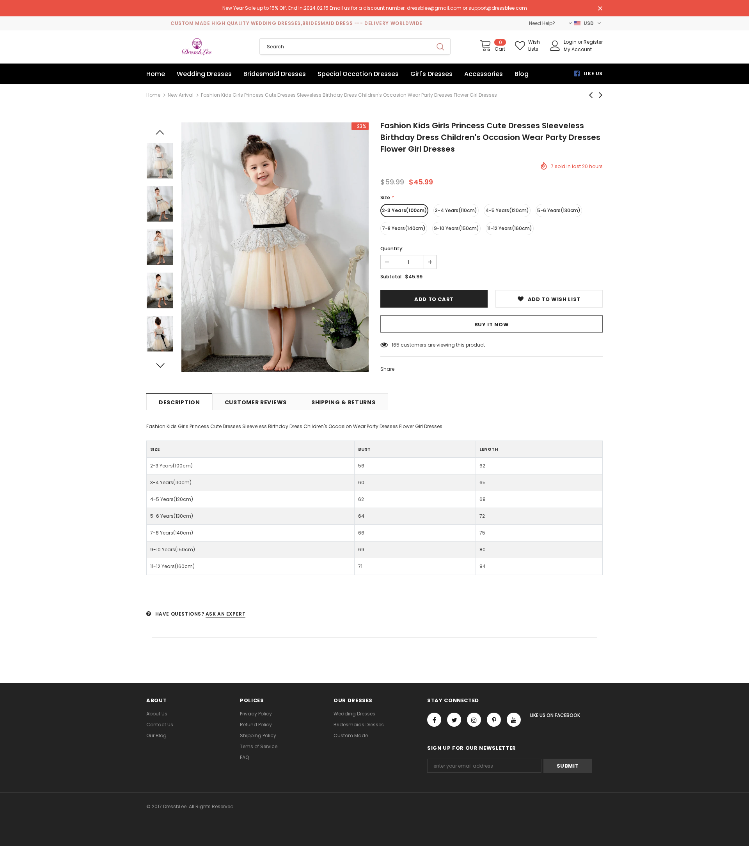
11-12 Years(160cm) (509, 228)
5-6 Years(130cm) (558, 210)
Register (593, 42)
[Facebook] (434, 720)
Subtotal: (391, 276)
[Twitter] (454, 720)
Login (571, 42)
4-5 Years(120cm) (507, 210)
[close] (600, 9)
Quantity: (391, 248)
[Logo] (197, 46)
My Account (578, 49)
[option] (275, 247)
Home (153, 95)
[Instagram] (474, 720)
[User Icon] (555, 46)
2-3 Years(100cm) (404, 210)
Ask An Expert (226, 614)
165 (395, 345)
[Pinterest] (494, 720)
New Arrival (180, 95)
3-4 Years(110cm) (456, 210)
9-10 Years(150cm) (456, 228)
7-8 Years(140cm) (404, 228)
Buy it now (491, 324)
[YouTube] (514, 720)
